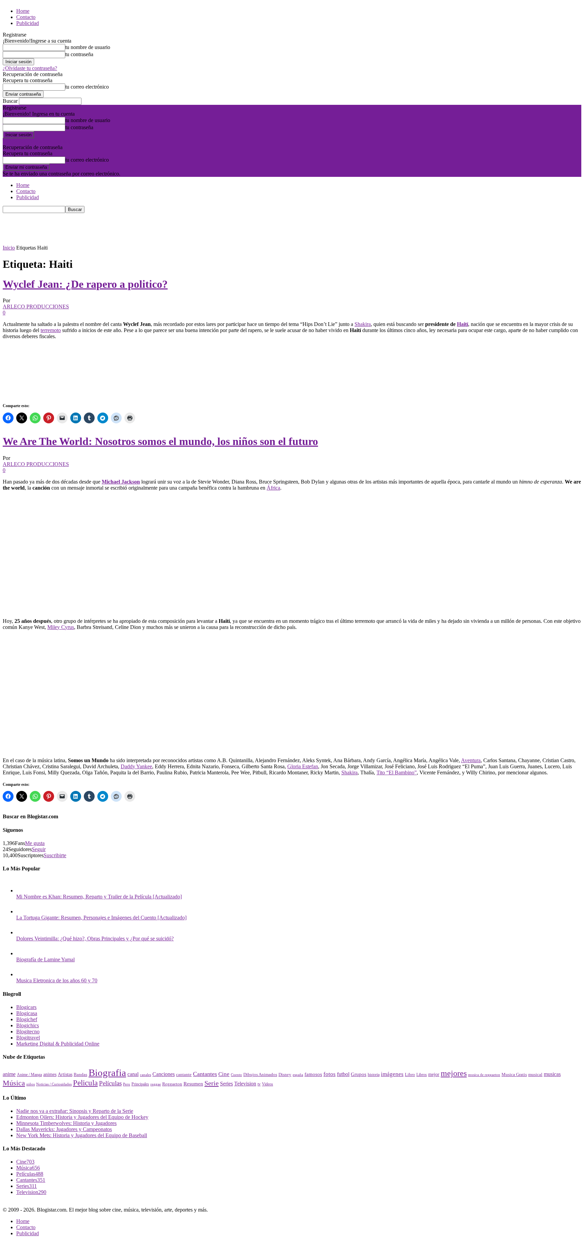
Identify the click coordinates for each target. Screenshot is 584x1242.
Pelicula (85, 1082)
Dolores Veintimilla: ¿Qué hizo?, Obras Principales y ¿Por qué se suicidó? (95, 938)
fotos (329, 1074)
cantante (184, 1074)
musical (535, 1074)
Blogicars (26, 1007)
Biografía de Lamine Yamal (45, 959)
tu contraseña (79, 54)
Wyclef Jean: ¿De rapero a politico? (85, 284)
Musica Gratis (514, 1074)
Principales (140, 1084)
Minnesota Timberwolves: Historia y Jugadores (66, 1123)
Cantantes (205, 1074)
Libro (410, 1074)
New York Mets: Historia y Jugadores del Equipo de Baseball (81, 1135)
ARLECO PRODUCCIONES (36, 306)
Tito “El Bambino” (396, 772)
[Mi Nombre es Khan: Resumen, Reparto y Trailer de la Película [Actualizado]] (23, 890)
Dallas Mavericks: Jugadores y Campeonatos (64, 1129)
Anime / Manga (29, 1074)
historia (374, 1074)
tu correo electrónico (87, 87)
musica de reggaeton (484, 1075)
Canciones (163, 1074)
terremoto (51, 330)
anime (9, 1074)
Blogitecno (28, 1031)
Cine (223, 1074)
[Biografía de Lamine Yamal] (23, 953)
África (273, 488)
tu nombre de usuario (87, 47)
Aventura (471, 760)
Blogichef (26, 1019)
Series (226, 1083)
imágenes (392, 1074)
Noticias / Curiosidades (54, 1084)
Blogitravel (28, 1037)
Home (22, 11)
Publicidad (27, 23)
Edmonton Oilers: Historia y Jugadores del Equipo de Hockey (82, 1117)
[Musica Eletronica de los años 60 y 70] (23, 974)
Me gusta (35, 843)
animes (49, 1074)
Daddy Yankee (136, 766)
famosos (313, 1074)
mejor (433, 1074)
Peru (126, 1084)
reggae (155, 1084)
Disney (284, 1074)
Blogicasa (26, 1013)
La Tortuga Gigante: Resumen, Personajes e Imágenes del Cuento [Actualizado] (101, 917)
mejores (454, 1073)
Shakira (363, 324)
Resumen (193, 1083)
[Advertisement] (126, 228)
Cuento (236, 1075)
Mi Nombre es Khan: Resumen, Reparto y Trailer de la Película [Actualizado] (99, 896)
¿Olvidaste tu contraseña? (30, 68)
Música (14, 1083)
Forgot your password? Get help (37, 141)
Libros (421, 1075)
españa (298, 1075)
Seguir (39, 849)
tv (259, 1084)
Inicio (9, 248)
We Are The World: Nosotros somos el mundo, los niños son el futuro (160, 441)
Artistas (65, 1074)
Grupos (358, 1074)
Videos (267, 1084)
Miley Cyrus (60, 627)
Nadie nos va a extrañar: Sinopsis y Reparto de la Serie (74, 1111)
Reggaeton (172, 1084)
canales (145, 1075)
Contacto (25, 17)
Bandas (80, 1074)
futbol (343, 1074)
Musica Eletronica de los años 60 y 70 (56, 980)
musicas (552, 1074)
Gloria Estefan (302, 766)
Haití (462, 324)
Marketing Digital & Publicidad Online (57, 1044)
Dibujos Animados (260, 1074)
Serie (211, 1083)
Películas (110, 1083)
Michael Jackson (121, 482)
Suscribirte (55, 855)
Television (245, 1083)
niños (30, 1084)
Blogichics (27, 1025)
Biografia (107, 1072)
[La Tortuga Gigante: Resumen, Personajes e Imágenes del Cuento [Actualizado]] (23, 911)
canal (133, 1074)
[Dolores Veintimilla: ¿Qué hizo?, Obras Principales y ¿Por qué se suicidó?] (23, 932)
